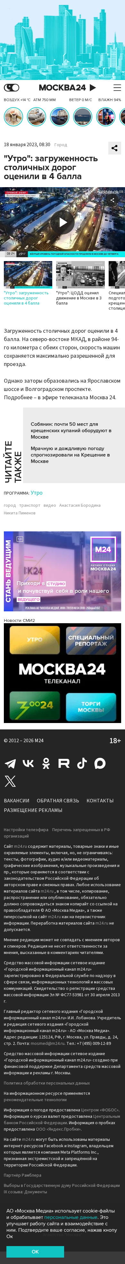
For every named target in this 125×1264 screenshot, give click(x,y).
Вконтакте (28, 763)
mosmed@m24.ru (47, 1043)
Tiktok (82, 763)
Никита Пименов (20, 513)
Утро (37, 493)
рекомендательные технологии (35, 1100)
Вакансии (16, 800)
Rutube (64, 763)
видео (50, 505)
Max (100, 763)
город (10, 505)
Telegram (10, 763)
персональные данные (70, 1217)
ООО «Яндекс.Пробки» (58, 1129)
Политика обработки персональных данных (47, 1083)
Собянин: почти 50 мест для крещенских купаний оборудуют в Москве (71, 430)
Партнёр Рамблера (22, 1175)
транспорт (29, 505)
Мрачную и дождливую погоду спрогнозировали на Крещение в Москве (70, 455)
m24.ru (20, 846)
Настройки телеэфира (26, 830)
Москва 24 (62, 87)
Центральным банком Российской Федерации (62, 1119)
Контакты (100, 800)
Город (60, 145)
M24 (39, 740)
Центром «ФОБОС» (100, 1110)
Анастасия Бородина (80, 505)
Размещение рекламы (33, 810)
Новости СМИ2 (19, 620)
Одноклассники (46, 763)
